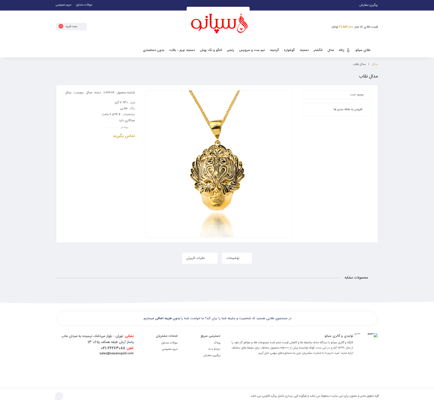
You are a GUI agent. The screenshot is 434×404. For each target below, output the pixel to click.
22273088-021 (117, 348)
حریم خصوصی (64, 5)
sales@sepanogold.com (116, 353)
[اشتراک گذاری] (212, 229)
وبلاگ (217, 343)
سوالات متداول (84, 5)
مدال (375, 64)
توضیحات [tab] (233, 258)
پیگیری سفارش (211, 355)
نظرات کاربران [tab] (196, 258)
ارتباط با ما (214, 349)
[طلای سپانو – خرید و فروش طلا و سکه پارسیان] (218, 25)
